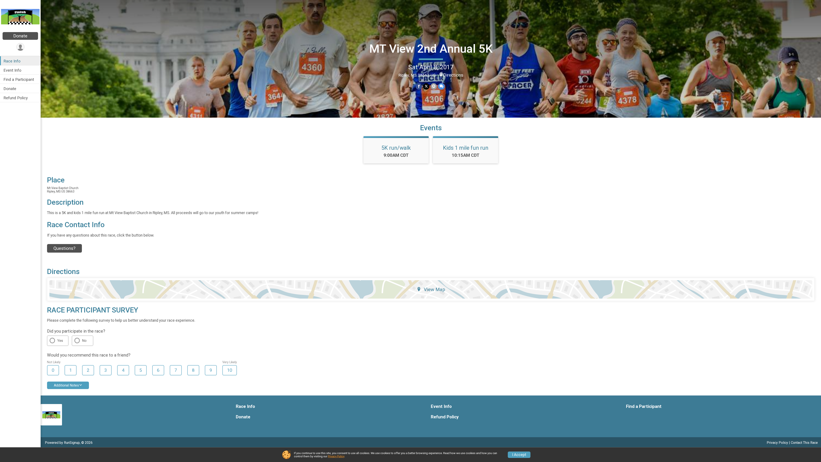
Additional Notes (66, 385)
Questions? (64, 248)
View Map (434, 289)
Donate (20, 35)
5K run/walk (396, 148)
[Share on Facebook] (419, 86)
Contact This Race (804, 443)
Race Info (12, 61)
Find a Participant (18, 79)
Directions (453, 75)
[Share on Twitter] (426, 86)
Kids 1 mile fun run (465, 148)
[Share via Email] (434, 86)
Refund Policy (15, 98)
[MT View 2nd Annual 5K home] (20, 16)
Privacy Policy (777, 443)
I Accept (519, 455)
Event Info (12, 70)
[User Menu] (20, 47)
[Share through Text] (441, 86)
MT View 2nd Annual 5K (431, 48)
